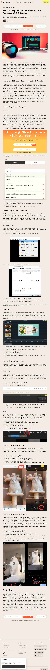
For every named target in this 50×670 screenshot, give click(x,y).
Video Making (10, 7)
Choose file (42, 26)
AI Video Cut (5, 645)
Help (33, 2)
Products (18, 2)
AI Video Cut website (16, 126)
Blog (29, 2)
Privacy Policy (22, 647)
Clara (8, 20)
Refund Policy (21, 650)
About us (4, 655)
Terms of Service (22, 645)
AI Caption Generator (8, 650)
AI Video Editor (6, 647)
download (7, 229)
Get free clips (27, 26)
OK (13, 666)
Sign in (46, 2)
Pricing (25, 2)
